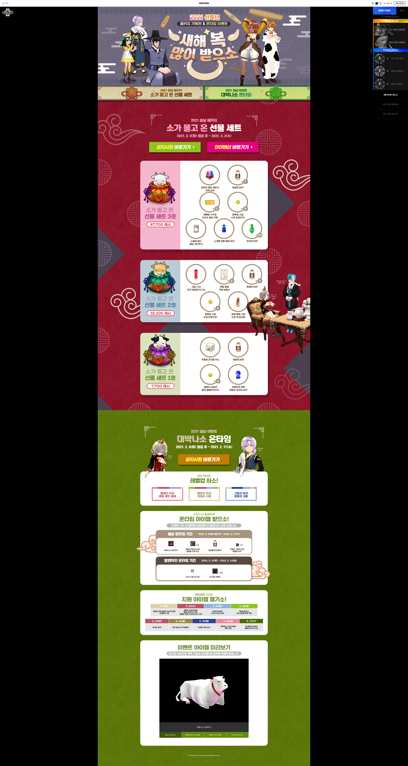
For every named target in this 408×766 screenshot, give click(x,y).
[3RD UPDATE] (391, 83)
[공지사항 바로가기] (175, 148)
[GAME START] (384, 11)
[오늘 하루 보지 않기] (390, 17)
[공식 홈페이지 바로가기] (402, 11)
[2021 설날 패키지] (102, 94)
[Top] (8, 755)
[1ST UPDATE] (391, 58)
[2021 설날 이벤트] (306, 94)
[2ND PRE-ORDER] (391, 41)
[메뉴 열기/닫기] (371, 51)
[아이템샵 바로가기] (233, 148)
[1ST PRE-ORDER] (391, 29)
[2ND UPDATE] (391, 71)
